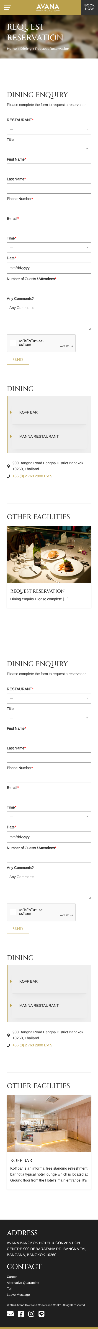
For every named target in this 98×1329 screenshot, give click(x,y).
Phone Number (20, 199)
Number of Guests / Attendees (31, 279)
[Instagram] (33, 1315)
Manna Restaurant (39, 436)
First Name (16, 159)
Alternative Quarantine (23, 1283)
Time (11, 238)
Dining (26, 49)
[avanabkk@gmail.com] (12, 1315)
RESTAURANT (20, 120)
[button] (49, 129)
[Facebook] (22, 1315)
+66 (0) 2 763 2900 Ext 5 (32, 476)
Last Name (16, 179)
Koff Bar (28, 412)
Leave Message (18, 1294)
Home (12, 49)
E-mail (13, 218)
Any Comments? (20, 298)
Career (12, 1277)
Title (10, 140)
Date (11, 258)
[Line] (41, 1315)
